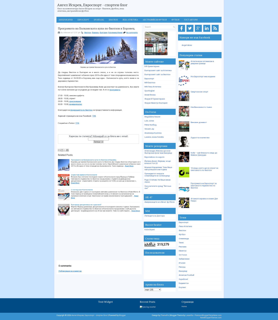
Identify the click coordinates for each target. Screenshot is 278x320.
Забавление (184, 259)
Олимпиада (184, 238)
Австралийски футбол (155, 19)
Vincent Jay (149, 129)
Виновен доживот (199, 122)
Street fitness (150, 95)
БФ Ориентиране (152, 66)
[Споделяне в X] (64, 150)
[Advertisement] (78, 240)
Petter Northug (151, 125)
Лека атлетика (130, 19)
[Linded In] (207, 32)
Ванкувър (183, 271)
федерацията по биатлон (81, 110)
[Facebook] (182, 32)
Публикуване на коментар (70, 271)
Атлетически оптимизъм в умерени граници (202, 62)
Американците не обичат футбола (159, 202)
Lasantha (189, 315)
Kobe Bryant (150, 229)
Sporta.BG (99, 19)
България (103, 33)
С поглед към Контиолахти (82, 190)
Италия (182, 263)
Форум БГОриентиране (155, 99)
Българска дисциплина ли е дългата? (86, 205)
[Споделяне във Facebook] (67, 150)
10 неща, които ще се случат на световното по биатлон (204, 169)
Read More (129, 166)
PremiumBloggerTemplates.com (208, 315)
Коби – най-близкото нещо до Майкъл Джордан (204, 154)
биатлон (87, 33)
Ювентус (182, 251)
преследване (75, 101)
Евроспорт (83, 19)
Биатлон (113, 19)
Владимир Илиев (115, 33)
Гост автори (190, 19)
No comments (132, 33)
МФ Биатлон (150, 83)
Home (184, 306)
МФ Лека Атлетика (153, 87)
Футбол (175, 19)
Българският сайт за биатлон (157, 74)
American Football (186, 275)
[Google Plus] (199, 32)
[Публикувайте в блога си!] (62, 150)
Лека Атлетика (185, 226)
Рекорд (182, 267)
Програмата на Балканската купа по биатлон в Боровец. (96, 28)
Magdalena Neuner (152, 117)
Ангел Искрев (66, 19)
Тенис (181, 243)
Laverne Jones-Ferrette (154, 137)
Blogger (122, 315)
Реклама (182, 247)
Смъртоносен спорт (199, 92)
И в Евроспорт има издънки (203, 76)
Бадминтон (184, 283)
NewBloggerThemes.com (211, 318)
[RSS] (216, 32)
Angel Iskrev (187, 45)
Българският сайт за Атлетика (158, 70)
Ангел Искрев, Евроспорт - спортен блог (92, 4)
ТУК (94, 116)
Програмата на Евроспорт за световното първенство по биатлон (204, 185)
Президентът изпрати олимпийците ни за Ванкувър (157, 174)
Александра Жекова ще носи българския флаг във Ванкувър (158, 152)
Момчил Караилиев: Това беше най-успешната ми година (158, 168)
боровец (95, 33)
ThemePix (165, 315)
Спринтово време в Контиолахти (84, 175)
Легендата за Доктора (155, 216)
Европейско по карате (154, 157)
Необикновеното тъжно (201, 107)
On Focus (183, 255)
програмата (115, 90)
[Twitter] (190, 32)
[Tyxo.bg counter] (148, 307)
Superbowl (183, 279)
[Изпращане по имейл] (59, 150)
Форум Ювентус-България (156, 103)
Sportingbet (149, 91)
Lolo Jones (149, 121)
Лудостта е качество (200, 138)
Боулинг (182, 287)
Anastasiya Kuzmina (153, 133)
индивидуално (75, 104)
